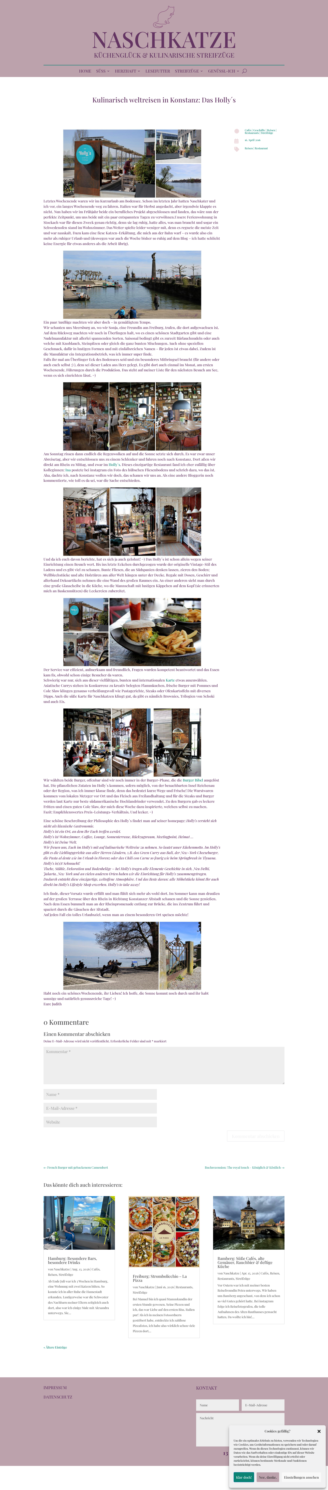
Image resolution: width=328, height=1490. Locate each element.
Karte (170, 680)
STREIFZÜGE (187, 71)
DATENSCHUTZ (58, 1397)
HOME (85, 71)
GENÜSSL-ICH (221, 71)
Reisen (271, 130)
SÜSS (101, 71)
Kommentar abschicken (256, 1136)
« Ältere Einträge (55, 1347)
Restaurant (261, 148)
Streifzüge (267, 133)
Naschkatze (62, 1269)
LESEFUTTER (157, 71)
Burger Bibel (193, 780)
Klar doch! (244, 1477)
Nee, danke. (268, 1477)
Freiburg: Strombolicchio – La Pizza (160, 1278)
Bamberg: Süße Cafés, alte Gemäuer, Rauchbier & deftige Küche (245, 1262)
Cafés (248, 130)
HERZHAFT (125, 71)
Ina (68, 470)
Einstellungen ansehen (301, 1477)
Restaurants (252, 133)
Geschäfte (259, 130)
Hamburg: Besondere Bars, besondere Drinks (72, 1260)
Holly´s (114, 464)
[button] (319, 1431)
